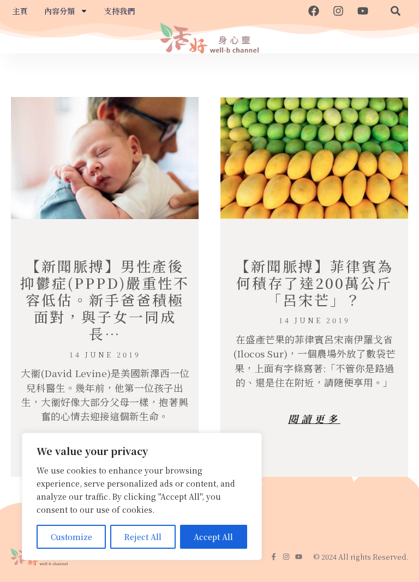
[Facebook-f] (273, 556)
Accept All (213, 536)
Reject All (142, 536)
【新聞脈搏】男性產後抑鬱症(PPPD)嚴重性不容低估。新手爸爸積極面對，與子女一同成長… (104, 300)
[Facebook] (314, 11)
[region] (142, 496)
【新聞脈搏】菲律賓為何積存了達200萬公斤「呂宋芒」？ (314, 283)
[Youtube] (363, 11)
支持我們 (119, 10)
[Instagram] (338, 11)
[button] (395, 11)
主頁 (20, 10)
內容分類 (59, 10)
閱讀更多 (314, 418)
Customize (71, 536)
